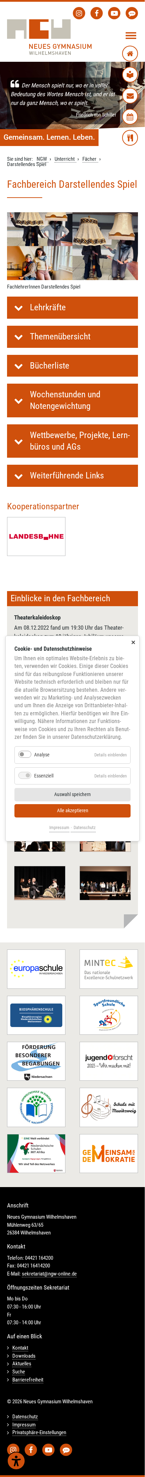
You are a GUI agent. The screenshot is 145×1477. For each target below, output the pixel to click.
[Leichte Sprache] (130, 74)
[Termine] (130, 117)
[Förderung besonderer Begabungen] (36, 1061)
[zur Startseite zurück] (130, 53)
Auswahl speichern (72, 795)
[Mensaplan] (130, 138)
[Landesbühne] (36, 536)
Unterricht (65, 159)
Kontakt (20, 1348)
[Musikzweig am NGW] (109, 1107)
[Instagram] (79, 13)
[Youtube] (114, 13)
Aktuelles (21, 1363)
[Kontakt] (130, 96)
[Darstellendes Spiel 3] (39, 883)
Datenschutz (85, 827)
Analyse (42, 755)
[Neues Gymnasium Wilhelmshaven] (49, 37)
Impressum (59, 827)
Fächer (89, 159)
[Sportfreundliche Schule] (109, 1015)
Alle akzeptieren (72, 811)
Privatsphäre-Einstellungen (39, 1432)
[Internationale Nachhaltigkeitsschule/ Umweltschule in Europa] (36, 1107)
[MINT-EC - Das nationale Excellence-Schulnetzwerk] (109, 968)
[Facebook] (96, 13)
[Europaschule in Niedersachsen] (36, 968)
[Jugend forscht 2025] (109, 1061)
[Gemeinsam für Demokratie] (109, 1153)
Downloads (24, 1356)
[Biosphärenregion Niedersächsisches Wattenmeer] (36, 1015)
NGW (42, 159)
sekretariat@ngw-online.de (49, 1274)
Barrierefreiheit (27, 1380)
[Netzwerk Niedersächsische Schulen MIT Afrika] (36, 1153)
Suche (18, 1372)
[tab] (72, 308)
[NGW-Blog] (132, 13)
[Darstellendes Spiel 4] (105, 883)
